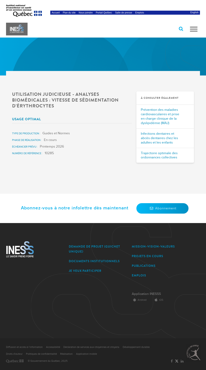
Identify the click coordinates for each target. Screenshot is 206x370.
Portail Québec (104, 12)
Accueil (56, 12)
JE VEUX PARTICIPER (85, 271)
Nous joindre (86, 12)
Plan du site (69, 12)
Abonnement (165, 208)
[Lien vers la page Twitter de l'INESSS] (176, 361)
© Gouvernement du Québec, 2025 (48, 361)
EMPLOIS (139, 275)
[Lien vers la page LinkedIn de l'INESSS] (182, 361)
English (194, 12)
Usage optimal (26, 118)
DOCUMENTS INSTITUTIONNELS (94, 261)
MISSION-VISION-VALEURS (153, 246)
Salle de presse (123, 12)
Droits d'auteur (14, 354)
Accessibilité (53, 347)
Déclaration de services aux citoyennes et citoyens (91, 347)
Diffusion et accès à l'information (24, 347)
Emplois (139, 12)
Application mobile (86, 354)
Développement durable (136, 347)
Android (142, 300)
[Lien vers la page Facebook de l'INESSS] (171, 361)
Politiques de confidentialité (41, 354)
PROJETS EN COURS (147, 256)
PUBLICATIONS (144, 266)
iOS (161, 300)
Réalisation (66, 354)
